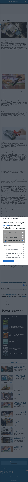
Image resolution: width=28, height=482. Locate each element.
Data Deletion (9, 263)
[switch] (23, 232)
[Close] (26, 218)
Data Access (14, 263)
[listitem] (14, 243)
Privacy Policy (18, 263)
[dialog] (14, 241)
